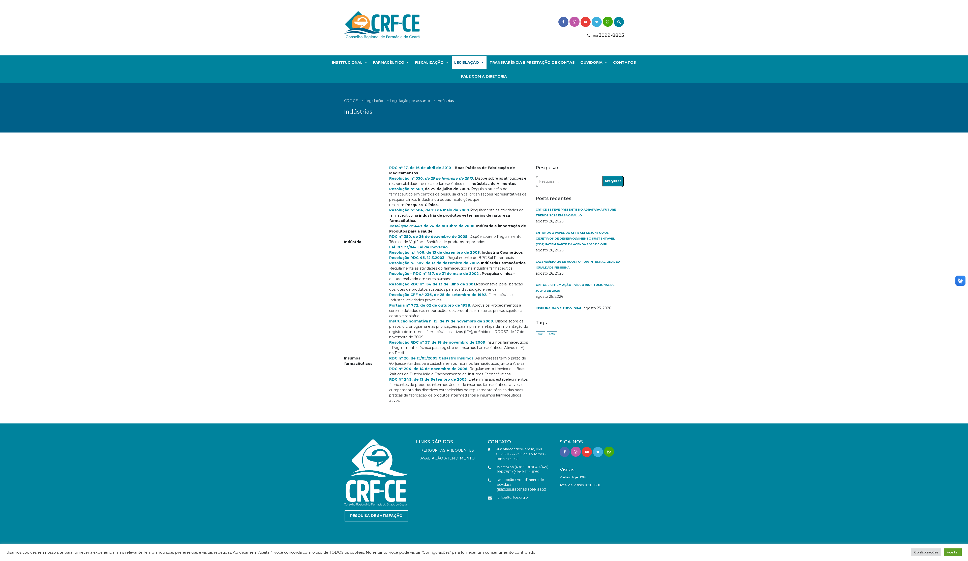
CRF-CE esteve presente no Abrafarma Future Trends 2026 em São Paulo (576, 212)
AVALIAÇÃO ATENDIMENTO (447, 458)
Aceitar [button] (953, 552)
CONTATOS (624, 62)
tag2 (552, 334)
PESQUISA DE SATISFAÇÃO (376, 515)
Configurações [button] (926, 552)
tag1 (540, 334)
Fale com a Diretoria (484, 76)
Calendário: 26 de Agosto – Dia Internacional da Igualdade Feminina (578, 264)
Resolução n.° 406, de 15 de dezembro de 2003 (434, 252)
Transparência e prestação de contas (532, 62)
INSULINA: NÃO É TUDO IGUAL (559, 308)
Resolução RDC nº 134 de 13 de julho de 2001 (432, 284)
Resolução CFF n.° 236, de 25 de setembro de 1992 (437, 294)
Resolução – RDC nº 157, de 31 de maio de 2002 (434, 273)
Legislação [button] (466, 62)
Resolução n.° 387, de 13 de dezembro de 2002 (434, 263)
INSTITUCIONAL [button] (347, 62)
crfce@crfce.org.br (513, 497)
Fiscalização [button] (429, 62)
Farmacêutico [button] (388, 62)
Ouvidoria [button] (591, 62)
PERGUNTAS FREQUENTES (447, 450)
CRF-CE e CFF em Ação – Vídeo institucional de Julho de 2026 (575, 287)
